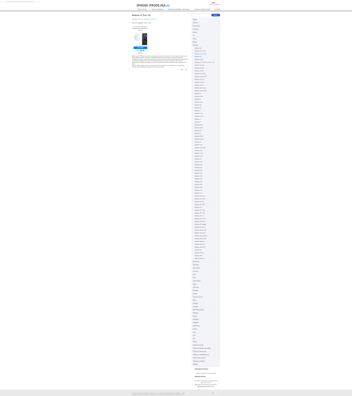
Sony (194, 39)
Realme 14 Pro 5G (200, 74)
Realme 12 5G (199, 59)
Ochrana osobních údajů (202, 9)
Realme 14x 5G (199, 82)
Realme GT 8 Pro (200, 221)
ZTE (194, 335)
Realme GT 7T (199, 216)
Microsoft (196, 268)
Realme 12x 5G (199, 68)
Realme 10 (198, 48)
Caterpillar (197, 281)
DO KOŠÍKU (140, 47)
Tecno (195, 342)
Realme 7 (198, 111)
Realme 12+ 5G (199, 65)
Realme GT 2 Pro (200, 199)
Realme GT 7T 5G (200, 219)
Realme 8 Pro (199, 128)
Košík (213, 3)
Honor (195, 32)
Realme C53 (198, 176)
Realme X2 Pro (199, 253)
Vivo (194, 278)
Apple (195, 19)
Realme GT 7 (199, 207)
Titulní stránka (142, 9)
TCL (194, 338)
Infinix (195, 329)
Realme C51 (198, 173)
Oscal (195, 316)
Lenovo (195, 271)
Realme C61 (198, 182)
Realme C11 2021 (200, 148)
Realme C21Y (199, 153)
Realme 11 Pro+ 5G (201, 54)
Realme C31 (198, 165)
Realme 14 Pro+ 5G (201, 76)
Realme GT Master (200, 224)
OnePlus (196, 265)
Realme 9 (198, 133)
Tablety (195, 364)
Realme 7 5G (199, 113)
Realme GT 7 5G (200, 210)
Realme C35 (198, 170)
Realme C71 (198, 190)
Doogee (195, 290)
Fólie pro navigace (199, 351)
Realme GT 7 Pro (200, 213)
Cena (149, 23)
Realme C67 (198, 187)
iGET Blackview (198, 310)
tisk (186, 69)
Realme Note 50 (200, 241)
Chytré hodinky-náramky (202, 348)
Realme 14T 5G (199, 79)
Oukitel (195, 313)
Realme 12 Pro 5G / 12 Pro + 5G (204, 62)
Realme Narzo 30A (200, 230)
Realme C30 (198, 162)
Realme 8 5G (199, 125)
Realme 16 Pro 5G (200, 88)
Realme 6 (198, 99)
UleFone (196, 287)
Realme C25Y (199, 156)
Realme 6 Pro (199, 102)
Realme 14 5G (199, 71)
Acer (194, 332)
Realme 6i (198, 108)
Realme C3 (198, 159)
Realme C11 (198, 145)
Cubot (195, 294)
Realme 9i (198, 142)
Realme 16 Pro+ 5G (201, 91)
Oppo (195, 284)
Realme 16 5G (199, 85)
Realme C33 (198, 167)
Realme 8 (198, 122)
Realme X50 (198, 256)
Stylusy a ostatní (199, 361)
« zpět (181, 69)
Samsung (196, 26)
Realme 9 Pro (199, 136)
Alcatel (195, 303)
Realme (195, 45)
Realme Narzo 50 (200, 233)
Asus (194, 300)
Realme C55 (198, 179)
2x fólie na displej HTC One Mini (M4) (206, 373)
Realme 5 (198, 94)
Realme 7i (198, 119)
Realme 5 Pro (199, 96)
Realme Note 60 (200, 244)
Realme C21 (198, 150)
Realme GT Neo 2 (200, 227)
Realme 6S (198, 105)
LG (194, 35)
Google (195, 306)
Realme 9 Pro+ (199, 139)
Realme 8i (198, 131)
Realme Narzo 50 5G (201, 236)
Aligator (196, 322)
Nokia (195, 42)
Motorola (196, 261)
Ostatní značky (198, 345)
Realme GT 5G (199, 202)
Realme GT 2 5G (200, 196)
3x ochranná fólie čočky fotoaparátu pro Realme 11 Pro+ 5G (140, 28)
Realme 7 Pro (199, 116)
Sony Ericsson (198, 297)
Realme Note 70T (200, 247)
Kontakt (217, 9)
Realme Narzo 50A (200, 239)
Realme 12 (198, 57)
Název (145, 23)
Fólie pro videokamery (201, 355)
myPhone (196, 326)
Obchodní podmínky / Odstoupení (179, 9)
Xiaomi (195, 23)
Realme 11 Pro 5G (200, 51)
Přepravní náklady (157, 9)
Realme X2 (198, 250)
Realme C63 (198, 185)
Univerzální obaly (199, 358)
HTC (194, 274)
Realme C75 (198, 193)
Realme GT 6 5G (200, 204)
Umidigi (196, 319)
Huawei (195, 29)
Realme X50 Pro (200, 258)
